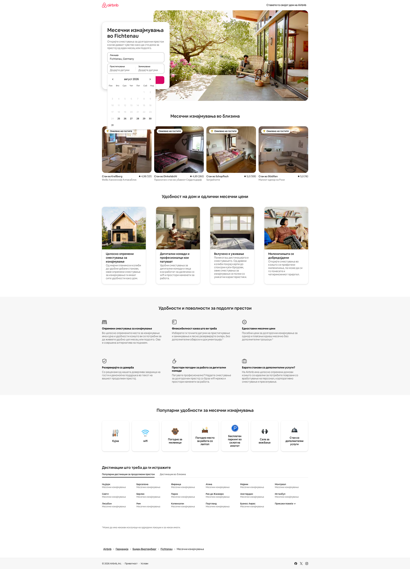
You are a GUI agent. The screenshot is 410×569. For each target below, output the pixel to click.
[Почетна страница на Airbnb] (110, 5)
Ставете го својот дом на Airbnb (286, 5)
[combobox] (136, 59)
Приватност (131, 563)
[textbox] (121, 70)
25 (118, 118)
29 (144, 118)
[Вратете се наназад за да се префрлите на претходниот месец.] (113, 79)
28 (137, 118)
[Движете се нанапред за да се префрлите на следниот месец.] (150, 79)
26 (125, 118)
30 (150, 118)
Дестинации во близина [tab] (173, 474)
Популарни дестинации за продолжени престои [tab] (128, 474)
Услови (144, 563)
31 (112, 125)
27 (131, 118)
